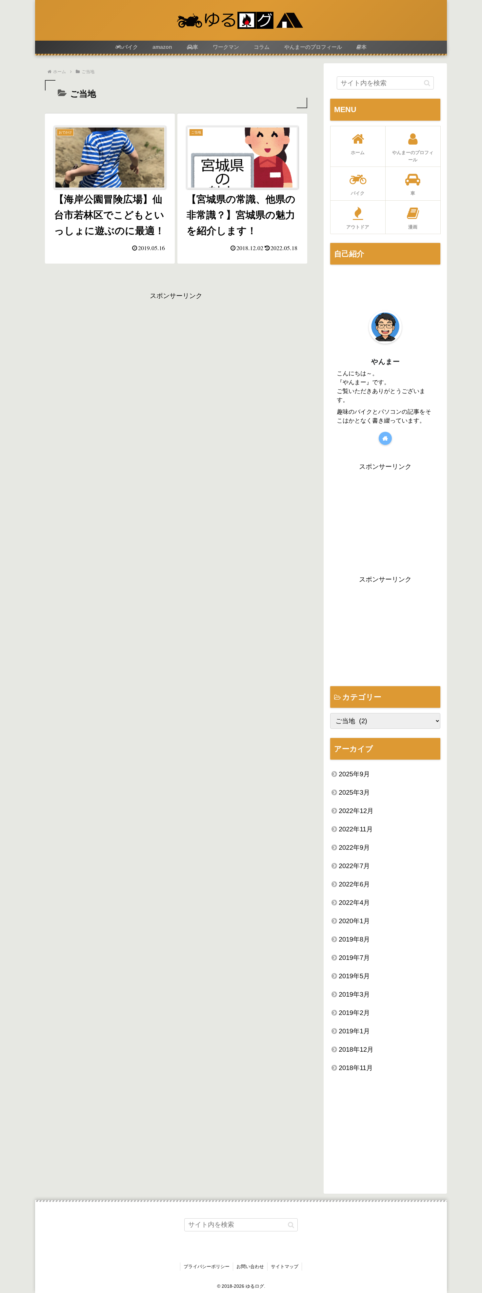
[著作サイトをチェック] (385, 438)
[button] (427, 83)
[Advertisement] (176, 347)
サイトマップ (284, 1266)
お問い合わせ (250, 1266)
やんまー (385, 361)
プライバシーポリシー (207, 1266)
